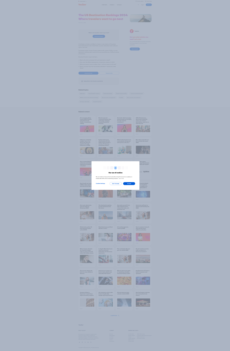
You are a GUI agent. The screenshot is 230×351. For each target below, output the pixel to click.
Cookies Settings (100, 183)
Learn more (121, 178)
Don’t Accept (115, 183)
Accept (129, 183)
